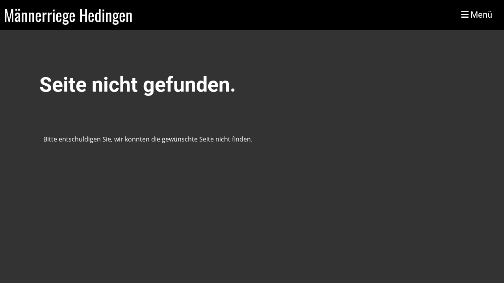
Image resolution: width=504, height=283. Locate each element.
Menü (480, 15)
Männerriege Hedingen (68, 15)
